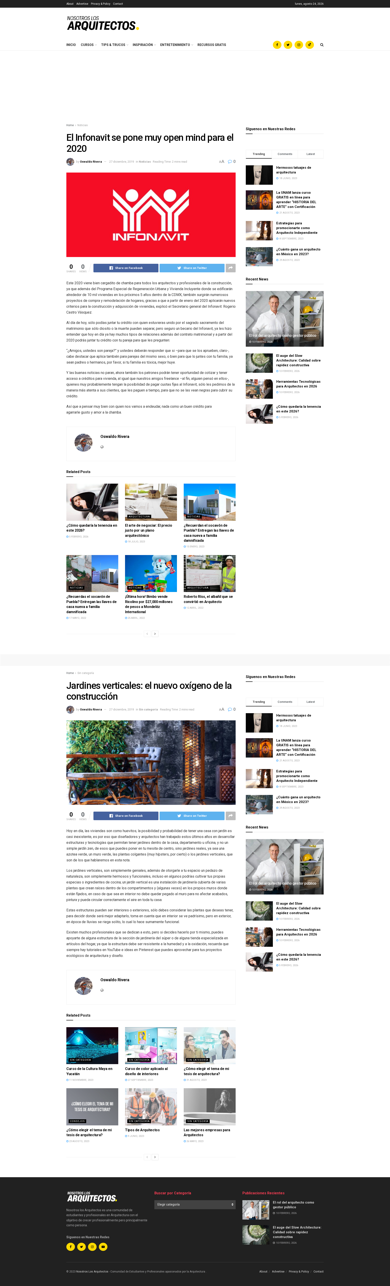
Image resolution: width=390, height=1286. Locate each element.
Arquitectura (139, 516)
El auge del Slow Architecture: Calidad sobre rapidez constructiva (298, 360)
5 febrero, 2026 (78, 536)
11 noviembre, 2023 (80, 1080)
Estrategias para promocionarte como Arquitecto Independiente (297, 228)
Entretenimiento (175, 45)
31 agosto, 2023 (196, 1080)
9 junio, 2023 (135, 1136)
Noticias (82, 125)
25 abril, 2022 (136, 618)
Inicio (71, 45)
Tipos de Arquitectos (142, 1130)
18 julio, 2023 (136, 541)
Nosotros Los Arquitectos (92, 1271)
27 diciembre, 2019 (121, 161)
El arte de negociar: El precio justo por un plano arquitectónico (148, 530)
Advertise (82, 3)
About (70, 3)
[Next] (155, 634)
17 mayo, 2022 (77, 618)
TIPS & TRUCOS (113, 45)
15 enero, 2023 (195, 546)
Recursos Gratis (211, 45)
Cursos (87, 45)
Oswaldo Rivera (91, 161)
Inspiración (143, 45)
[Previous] (147, 634)
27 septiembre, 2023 (140, 1080)
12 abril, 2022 (194, 607)
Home (70, 125)
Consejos (77, 1121)
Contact (118, 3)
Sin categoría (85, 673)
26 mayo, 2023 (194, 1141)
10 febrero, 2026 (261, 341)
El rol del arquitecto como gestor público (282, 335)
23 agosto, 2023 (78, 1141)
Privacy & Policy (100, 3)
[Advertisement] (195, 84)
